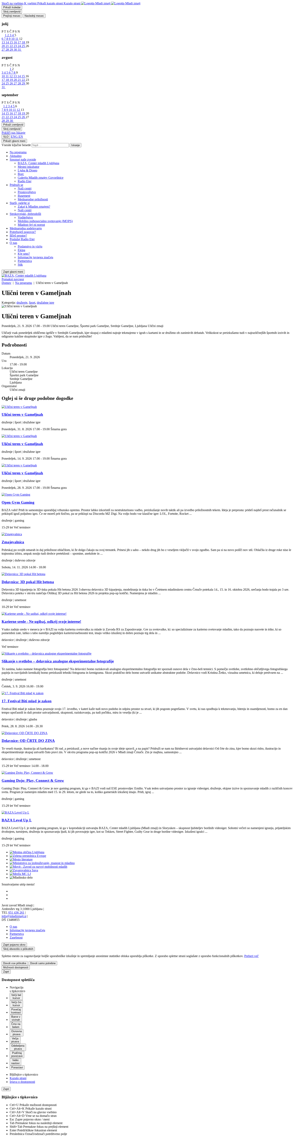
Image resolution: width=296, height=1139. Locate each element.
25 (24, 46)
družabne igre (45, 302)
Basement (24, 195)
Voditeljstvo (25, 217)
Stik (20, 264)
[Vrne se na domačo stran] (110, 3)
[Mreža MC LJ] (20, 874)
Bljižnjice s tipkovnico (24, 1074)
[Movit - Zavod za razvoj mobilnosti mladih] (38, 866)
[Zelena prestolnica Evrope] (28, 855)
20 (4, 46)
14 (8, 42)
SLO (5, 136)
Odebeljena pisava (17, 1047)
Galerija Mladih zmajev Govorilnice (40, 177)
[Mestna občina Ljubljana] (27, 852)
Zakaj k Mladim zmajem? (34, 206)
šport (32, 302)
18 (24, 42)
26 (12, 83)
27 (4, 49)
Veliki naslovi (15, 1062)
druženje (22, 302)
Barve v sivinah (15, 1018)
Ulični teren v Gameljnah (22, 414)
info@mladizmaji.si (14, 916)
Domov (6, 283)
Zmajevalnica (13, 542)
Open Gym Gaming (18, 502)
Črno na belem (15, 1025)
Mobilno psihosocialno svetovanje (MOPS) (45, 221)
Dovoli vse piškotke (14, 963)
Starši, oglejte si (20, 203)
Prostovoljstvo (27, 192)
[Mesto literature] (21, 859)
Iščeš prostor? (18, 235)
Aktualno (16, 156)
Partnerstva (25, 261)
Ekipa (21, 250)
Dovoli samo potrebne (43, 963)
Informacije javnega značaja (35, 257)
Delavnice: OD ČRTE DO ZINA (28, 741)
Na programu (18, 152)
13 (4, 42)
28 (8, 49)
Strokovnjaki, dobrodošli (25, 214)
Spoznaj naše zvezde (23, 159)
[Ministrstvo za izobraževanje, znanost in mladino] (42, 863)
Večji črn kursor (16, 1004)
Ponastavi (17, 1067)
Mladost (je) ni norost (31, 224)
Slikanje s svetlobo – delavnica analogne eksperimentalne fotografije (58, 661)
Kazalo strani (18, 1078)
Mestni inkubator (28, 166)
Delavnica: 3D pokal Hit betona (28, 582)
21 (8, 46)
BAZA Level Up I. (17, 820)
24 (20, 46)
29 (12, 49)
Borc (21, 174)
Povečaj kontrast (16, 1011)
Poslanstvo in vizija (30, 246)
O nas (13, 243)
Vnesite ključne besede (16, 145)
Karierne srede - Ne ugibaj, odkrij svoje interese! (41, 621)
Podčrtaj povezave (17, 1054)
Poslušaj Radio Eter (22, 239)
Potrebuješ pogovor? (23, 232)
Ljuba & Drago (27, 170)
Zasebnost (16, 937)
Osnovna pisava (16, 1033)
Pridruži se (16, 185)
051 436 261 (16, 912)
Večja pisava (15, 1040)
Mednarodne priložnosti (33, 199)
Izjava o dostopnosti (22, 1081)
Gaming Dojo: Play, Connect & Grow (33, 780)
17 (20, 42)
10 (13, 38)
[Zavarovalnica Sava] (24, 870)
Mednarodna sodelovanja (26, 228)
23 (16, 46)
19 (12, 80)
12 (11, 76)
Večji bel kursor (16, 997)
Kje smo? (24, 253)
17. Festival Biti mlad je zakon (27, 701)
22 (12, 46)
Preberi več (251, 956)
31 (20, 49)
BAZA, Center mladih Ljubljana (38, 163)
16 (16, 42)
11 (17, 38)
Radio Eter (24, 181)
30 (16, 49)
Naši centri (24, 188)
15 (12, 42)
